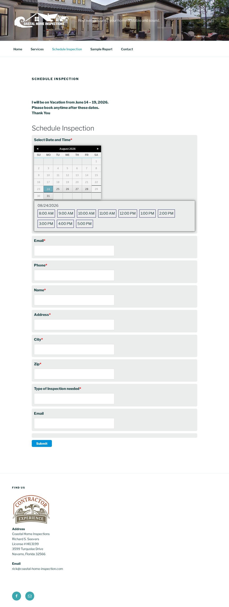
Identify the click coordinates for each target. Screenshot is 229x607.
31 (48, 196)
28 (86, 189)
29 (96, 189)
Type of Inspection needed (57, 389)
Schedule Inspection (67, 49)
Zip (37, 364)
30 (38, 196)
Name (40, 290)
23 (38, 189)
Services (37, 49)
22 (96, 182)
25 (57, 189)
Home (17, 49)
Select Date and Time (53, 140)
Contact (127, 49)
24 (48, 189)
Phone (40, 265)
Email (39, 241)
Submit (41, 443)
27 (77, 189)
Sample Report (101, 49)
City (38, 339)
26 (67, 189)
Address (42, 315)
